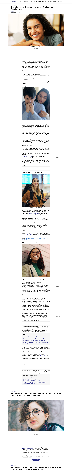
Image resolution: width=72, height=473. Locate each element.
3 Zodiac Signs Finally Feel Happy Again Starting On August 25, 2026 (35, 377)
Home (12, 391)
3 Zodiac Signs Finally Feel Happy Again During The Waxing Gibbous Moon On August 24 (34, 383)
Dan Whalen (13, 11)
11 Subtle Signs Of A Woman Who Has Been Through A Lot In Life (35, 340)
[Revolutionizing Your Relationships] (14, 1)
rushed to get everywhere (44, 281)
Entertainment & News (36, 1)
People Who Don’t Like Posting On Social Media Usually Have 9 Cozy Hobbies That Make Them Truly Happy (35, 380)
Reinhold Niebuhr (43, 355)
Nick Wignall (13, 397)
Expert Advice (54, 1)
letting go (26, 131)
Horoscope (26, 1)
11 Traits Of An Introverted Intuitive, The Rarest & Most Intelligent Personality (35, 343)
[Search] (58, 1)
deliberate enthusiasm (27, 234)
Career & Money (49, 1)
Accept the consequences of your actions (38, 287)
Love (20, 1)
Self (29, 1)
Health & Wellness (43, 1)
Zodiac (23, 1)
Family (31, 1)
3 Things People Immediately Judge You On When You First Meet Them (35, 336)
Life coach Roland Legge (27, 156)
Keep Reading (36, 459)
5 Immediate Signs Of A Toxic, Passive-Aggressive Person (34, 338)
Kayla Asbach (13, 471)
